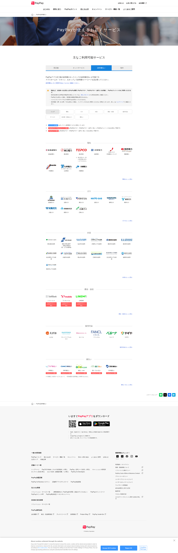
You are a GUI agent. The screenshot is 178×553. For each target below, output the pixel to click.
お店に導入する (131, 3)
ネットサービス (78, 68)
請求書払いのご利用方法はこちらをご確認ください (62, 83)
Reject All (128, 548)
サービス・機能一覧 (112, 9)
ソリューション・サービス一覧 (40, 492)
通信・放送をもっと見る (125, 314)
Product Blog (84, 514)
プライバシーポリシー (121, 476)
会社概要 (142, 3)
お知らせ (121, 3)
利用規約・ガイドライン (122, 464)
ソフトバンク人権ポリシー (122, 470)
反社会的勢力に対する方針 (122, 488)
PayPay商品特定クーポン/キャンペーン (58, 494)
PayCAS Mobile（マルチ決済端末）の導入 (54, 469)
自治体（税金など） (67, 117)
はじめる (46, 9)
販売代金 (125, 111)
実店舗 (56, 68)
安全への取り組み (83, 457)
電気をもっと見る (127, 179)
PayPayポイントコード (98, 492)
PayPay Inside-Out (98, 514)
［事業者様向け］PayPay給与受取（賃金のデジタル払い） (70, 492)
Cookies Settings (143, 548)
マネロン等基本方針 (120, 494)
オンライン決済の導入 (38, 472)
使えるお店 (84, 9)
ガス (81, 111)
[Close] (174, 540)
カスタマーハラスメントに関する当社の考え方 (127, 497)
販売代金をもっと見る (126, 347)
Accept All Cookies (109, 548)
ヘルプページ (119, 102)
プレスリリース (61, 514)
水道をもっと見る (127, 277)
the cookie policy (42, 547)
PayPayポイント (71, 9)
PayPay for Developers (78, 472)
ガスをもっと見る (127, 220)
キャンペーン (97, 9)
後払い (82, 117)
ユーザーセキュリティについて (124, 482)
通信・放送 (111, 111)
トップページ (35, 469)
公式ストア (34, 459)
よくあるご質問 (129, 9)
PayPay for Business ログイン (40, 482)
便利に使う (57, 9)
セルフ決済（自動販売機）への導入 (58, 472)
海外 (122, 68)
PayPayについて (36, 457)
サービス (52, 117)
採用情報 (73, 514)
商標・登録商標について (122, 467)
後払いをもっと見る (126, 384)
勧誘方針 (117, 491)
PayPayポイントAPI (37, 494)
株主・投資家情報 (46, 514)
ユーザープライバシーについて (124, 479)
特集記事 (43, 459)
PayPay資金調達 (76, 482)
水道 (96, 111)
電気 (67, 111)
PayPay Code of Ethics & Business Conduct (127, 473)
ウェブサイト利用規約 (121, 485)
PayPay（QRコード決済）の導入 (80, 469)
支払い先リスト (85, 95)
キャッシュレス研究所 (99, 469)
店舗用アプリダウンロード (60, 482)
